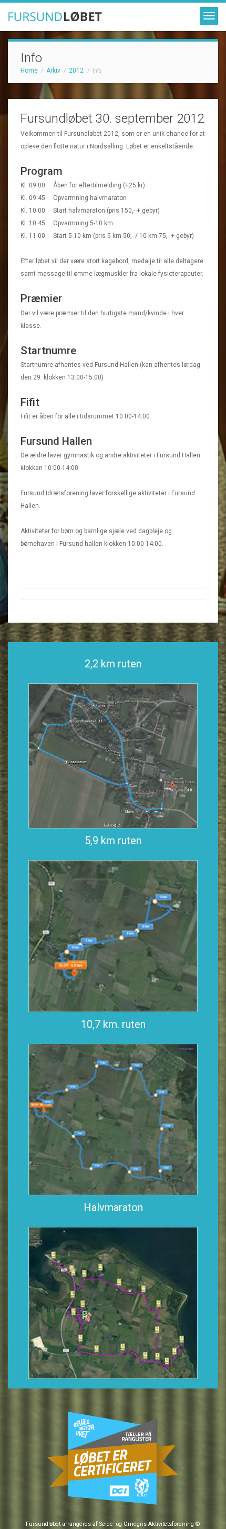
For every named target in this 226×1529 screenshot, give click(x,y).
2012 (76, 70)
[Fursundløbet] (113, 16)
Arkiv (53, 70)
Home (29, 70)
